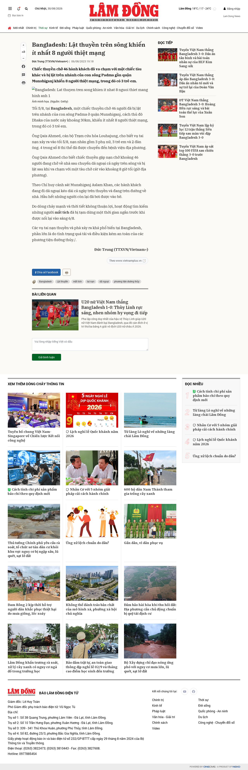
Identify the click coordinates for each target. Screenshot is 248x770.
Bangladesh (45, 281)
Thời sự (42, 28)
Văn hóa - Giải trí (124, 28)
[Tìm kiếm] (26, 9)
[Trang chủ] (10, 28)
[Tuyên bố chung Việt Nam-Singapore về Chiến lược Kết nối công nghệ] (34, 410)
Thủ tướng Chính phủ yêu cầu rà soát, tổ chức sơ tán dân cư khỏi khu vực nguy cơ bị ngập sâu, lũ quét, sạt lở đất (34, 549)
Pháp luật (78, 28)
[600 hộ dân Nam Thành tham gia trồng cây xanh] (150, 467)
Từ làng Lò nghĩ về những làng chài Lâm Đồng (149, 434)
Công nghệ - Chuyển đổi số (178, 28)
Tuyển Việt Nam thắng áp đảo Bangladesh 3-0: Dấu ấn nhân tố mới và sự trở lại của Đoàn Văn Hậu (197, 83)
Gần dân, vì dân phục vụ (143, 543)
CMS (209, 767)
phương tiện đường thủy (126, 281)
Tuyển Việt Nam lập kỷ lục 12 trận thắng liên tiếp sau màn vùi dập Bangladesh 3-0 (196, 131)
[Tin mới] (18, 8)
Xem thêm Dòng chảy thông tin (36, 384)
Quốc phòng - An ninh (99, 28)
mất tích (77, 281)
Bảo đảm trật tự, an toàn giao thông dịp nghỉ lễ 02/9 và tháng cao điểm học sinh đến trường (91, 667)
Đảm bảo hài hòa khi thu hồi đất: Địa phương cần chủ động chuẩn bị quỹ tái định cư (150, 609)
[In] (67, 272)
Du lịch (140, 28)
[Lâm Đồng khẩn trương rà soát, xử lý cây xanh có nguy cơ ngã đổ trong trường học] (34, 641)
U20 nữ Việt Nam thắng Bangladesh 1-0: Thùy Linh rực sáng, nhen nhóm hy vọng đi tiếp (114, 307)
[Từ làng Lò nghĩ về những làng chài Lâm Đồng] (150, 410)
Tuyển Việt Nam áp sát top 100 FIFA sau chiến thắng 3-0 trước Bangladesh (196, 153)
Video (199, 28)
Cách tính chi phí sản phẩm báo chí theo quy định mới (32, 491)
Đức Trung (38, 61)
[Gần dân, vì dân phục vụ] (150, 521)
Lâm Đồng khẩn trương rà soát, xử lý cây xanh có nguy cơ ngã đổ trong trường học (33, 667)
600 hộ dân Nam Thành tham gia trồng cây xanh (148, 491)
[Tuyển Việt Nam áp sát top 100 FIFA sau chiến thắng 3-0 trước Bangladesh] (167, 151)
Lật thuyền (62, 281)
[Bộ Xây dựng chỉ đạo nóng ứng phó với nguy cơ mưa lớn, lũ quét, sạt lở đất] (150, 641)
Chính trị (31, 28)
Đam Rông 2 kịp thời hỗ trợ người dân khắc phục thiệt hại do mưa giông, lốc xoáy (32, 609)
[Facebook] (193, 691)
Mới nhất (18, 28)
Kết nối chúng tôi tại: (164, 691)
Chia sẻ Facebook (47, 272)
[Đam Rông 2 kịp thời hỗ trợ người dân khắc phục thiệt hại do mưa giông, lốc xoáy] (34, 583)
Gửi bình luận (46, 357)
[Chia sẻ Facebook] (23, 66)
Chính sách (153, 28)
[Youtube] (184, 691)
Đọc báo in (17, 15)
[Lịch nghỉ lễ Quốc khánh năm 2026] (92, 410)
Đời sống (65, 28)
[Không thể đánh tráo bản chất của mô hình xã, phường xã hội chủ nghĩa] (92, 583)
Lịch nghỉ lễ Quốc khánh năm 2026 (92, 434)
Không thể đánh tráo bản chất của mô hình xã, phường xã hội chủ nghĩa (91, 609)
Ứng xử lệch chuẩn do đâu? (87, 543)
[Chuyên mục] (10, 8)
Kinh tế (53, 28)
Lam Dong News (231, 16)
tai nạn (90, 281)
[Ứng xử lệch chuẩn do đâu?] (92, 521)
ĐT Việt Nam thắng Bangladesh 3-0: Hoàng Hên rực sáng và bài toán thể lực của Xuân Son (197, 108)
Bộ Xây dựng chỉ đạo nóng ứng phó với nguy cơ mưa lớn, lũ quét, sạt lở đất (148, 667)
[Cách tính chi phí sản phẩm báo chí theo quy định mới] (34, 467)
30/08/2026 (48, 8)
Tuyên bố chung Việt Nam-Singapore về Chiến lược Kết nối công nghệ (34, 436)
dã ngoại (104, 281)
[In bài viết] (23, 83)
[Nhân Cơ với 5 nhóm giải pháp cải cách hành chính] (92, 467)
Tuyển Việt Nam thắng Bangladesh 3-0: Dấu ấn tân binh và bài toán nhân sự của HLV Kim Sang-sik (197, 58)
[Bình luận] (23, 74)
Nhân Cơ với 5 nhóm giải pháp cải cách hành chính (88, 491)
